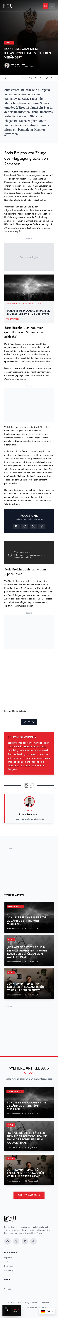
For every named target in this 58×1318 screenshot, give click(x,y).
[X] (33, 526)
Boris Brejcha (22, 711)
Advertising (8, 1270)
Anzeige (29, 238)
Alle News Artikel (27, 1195)
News (8, 43)
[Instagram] (24, 526)
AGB (6, 1261)
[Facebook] (16, 526)
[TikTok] (41, 526)
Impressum (8, 1257)
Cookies (7, 1289)
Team (6, 1284)
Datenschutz (9, 1266)
